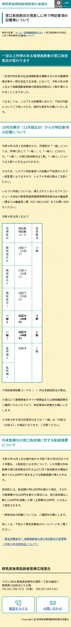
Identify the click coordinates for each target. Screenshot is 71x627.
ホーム (18, 32)
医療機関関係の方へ (33, 32)
